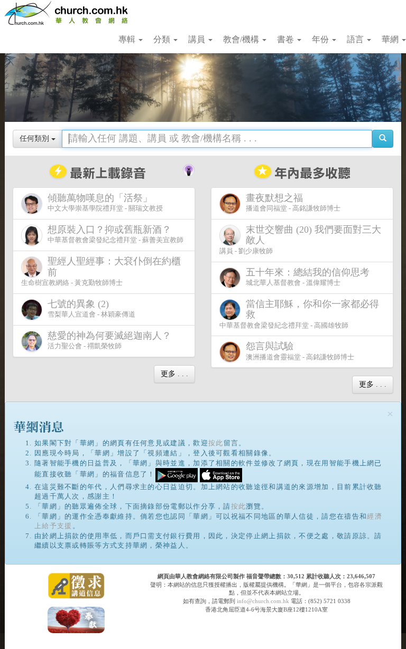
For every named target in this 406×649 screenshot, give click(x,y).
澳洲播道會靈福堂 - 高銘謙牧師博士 (300, 351)
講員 (197, 39)
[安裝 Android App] (176, 475)
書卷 (286, 39)
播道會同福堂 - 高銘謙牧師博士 (293, 203)
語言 (356, 39)
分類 (162, 39)
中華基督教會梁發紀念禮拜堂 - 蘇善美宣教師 (115, 234)
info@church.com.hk (263, 601)
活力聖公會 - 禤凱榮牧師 (109, 340)
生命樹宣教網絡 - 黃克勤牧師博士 (101, 271)
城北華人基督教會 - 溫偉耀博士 (308, 277)
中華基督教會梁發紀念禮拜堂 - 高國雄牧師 (299, 314)
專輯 (127, 39)
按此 (216, 443)
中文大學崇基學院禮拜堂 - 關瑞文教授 (105, 203)
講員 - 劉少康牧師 (300, 239)
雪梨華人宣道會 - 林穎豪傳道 (91, 309)
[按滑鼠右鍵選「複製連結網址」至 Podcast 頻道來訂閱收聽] (188, 169)
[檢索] (382, 139)
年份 (321, 39)
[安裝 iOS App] (221, 475)
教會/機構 (242, 39)
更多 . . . (174, 374)
